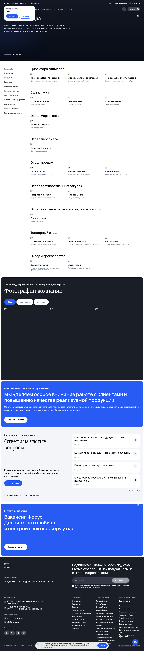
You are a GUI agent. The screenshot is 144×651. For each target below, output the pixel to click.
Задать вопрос (13, 483)
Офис (10, 302)
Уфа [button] (7, 3)
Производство (46, 9)
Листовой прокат (102, 601)
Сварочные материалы (104, 637)
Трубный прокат (101, 604)
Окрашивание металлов (128, 612)
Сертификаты (9, 104)
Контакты (136, 3)
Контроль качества (11, 91)
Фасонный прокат (102, 610)
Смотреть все (134, 490)
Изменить (25, 16)
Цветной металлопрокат (105, 613)
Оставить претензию (16, 420)
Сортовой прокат (102, 607)
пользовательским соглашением (88, 587)
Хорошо (102, 645)
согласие (83, 585)
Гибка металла (124, 609)
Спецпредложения (78, 625)
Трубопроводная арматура (105, 628)
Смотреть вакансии (16, 547)
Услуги (36, 9)
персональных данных (108, 585)
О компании (8, 73)
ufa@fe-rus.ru (38, 3)
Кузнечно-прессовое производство (126, 636)
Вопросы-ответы (78, 619)
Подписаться (120, 580)
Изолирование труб (126, 624)
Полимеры (99, 625)
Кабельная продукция (103, 634)
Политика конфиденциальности (128, 645)
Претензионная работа (13, 113)
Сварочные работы (126, 615)
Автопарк (41, 302)
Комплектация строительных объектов (128, 602)
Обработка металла (126, 618)
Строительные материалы (105, 640)
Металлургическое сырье (105, 619)
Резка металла (124, 606)
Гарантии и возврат (11, 109)
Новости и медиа (11, 87)
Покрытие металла (126, 621)
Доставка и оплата (119, 3)
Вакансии (8, 82)
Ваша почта (79, 580)
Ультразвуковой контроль (128, 627)
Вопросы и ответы (11, 95)
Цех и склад (25, 302)
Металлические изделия (104, 622)
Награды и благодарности (14, 100)
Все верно (12, 16)
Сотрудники (76, 604)
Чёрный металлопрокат (104, 616)
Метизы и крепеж (102, 631)
